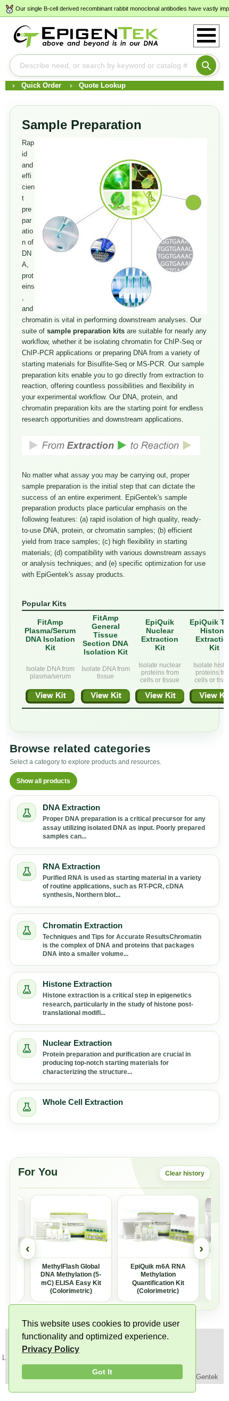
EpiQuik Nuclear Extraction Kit (159, 635)
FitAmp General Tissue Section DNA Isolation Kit (105, 635)
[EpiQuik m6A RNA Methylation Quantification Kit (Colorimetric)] (158, 1226)
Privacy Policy (50, 1349)
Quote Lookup (102, 85)
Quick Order (41, 85)
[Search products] (206, 65)
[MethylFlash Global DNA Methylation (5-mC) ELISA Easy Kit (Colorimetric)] (70, 1226)
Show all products (43, 781)
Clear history (185, 1173)
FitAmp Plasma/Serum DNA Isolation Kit (50, 635)
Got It (102, 1372)
